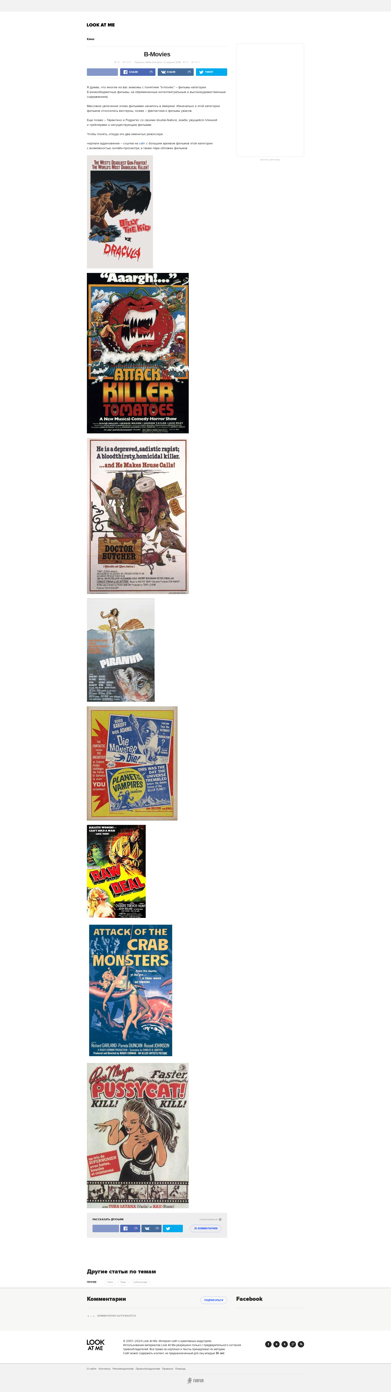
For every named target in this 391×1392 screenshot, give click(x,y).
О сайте (91, 1368)
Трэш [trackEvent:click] (123, 1282)
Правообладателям (148, 1368)
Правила (167, 1368)
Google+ (293, 1344)
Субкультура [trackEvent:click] (140, 1282)
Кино (90, 39)
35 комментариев (205, 1228)
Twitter (284, 1344)
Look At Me (101, 25)
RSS (301, 1344)
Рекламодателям (123, 1368)
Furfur (195, 1381)
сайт (142, 143)
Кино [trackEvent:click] (110, 1282)
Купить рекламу (270, 159)
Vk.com (276, 1344)
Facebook (268, 1344)
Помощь (180, 1368)
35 (118, 62)
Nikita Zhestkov (153, 62)
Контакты (104, 1368)
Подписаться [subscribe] (213, 1300)
